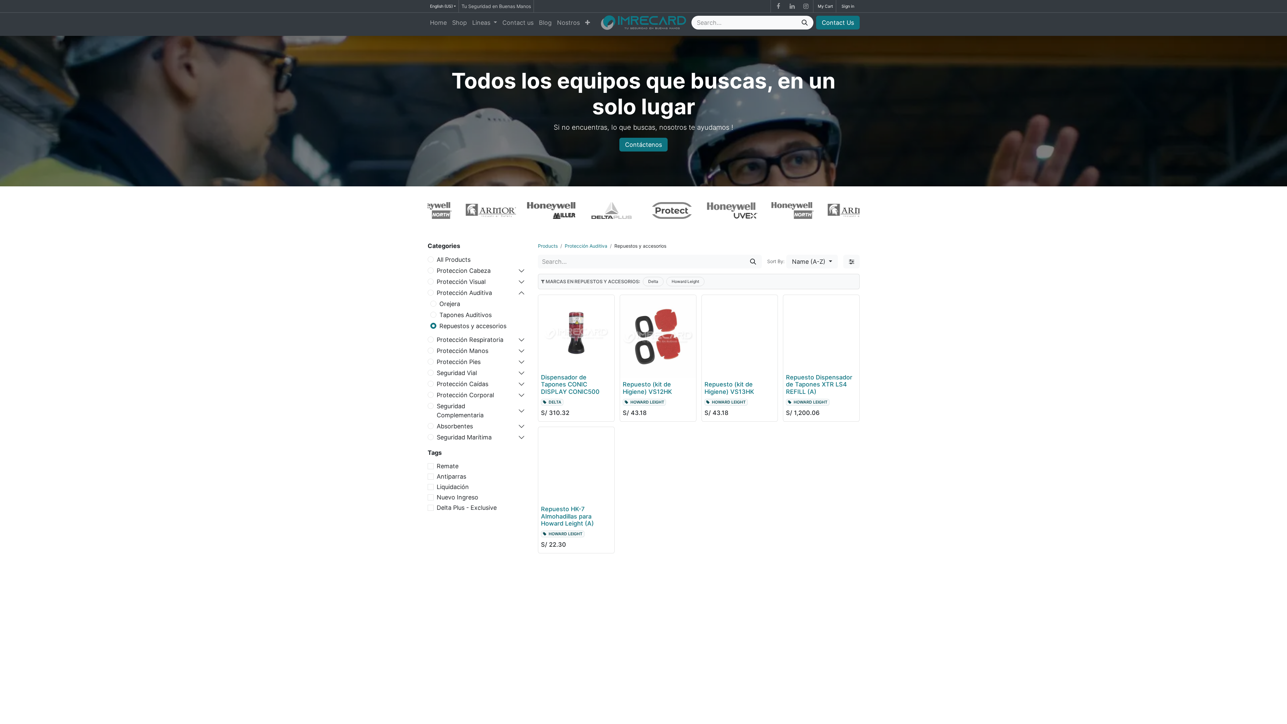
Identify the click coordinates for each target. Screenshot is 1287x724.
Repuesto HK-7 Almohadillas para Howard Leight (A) (567, 516)
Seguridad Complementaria (460, 411)
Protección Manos (462, 350)
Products (548, 246)
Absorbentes (455, 426)
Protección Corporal (465, 395)
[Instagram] (806, 6)
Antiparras (451, 476)
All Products (454, 259)
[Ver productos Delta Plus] (589, 210)
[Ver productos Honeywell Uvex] (709, 210)
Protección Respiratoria (470, 339)
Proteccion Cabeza (464, 270)
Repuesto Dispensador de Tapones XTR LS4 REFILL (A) (819, 384)
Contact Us (838, 22)
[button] (812, 261)
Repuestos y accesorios (472, 325)
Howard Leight (685, 281)
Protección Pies (459, 361)
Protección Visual (461, 281)
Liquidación (453, 486)
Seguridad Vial (457, 372)
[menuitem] (438, 22)
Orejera (449, 303)
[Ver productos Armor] (468, 211)
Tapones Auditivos (465, 314)
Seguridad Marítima (464, 437)
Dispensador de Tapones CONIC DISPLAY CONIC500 (570, 384)
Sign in (848, 6)
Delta (653, 281)
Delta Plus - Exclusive (467, 507)
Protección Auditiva (464, 292)
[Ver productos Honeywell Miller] (528, 210)
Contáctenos (643, 144)
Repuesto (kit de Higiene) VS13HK (729, 388)
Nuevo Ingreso (457, 497)
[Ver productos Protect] (649, 210)
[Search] (804, 22)
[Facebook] (778, 6)
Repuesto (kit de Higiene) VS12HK (647, 388)
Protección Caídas (462, 383)
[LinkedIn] (792, 6)
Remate (447, 466)
